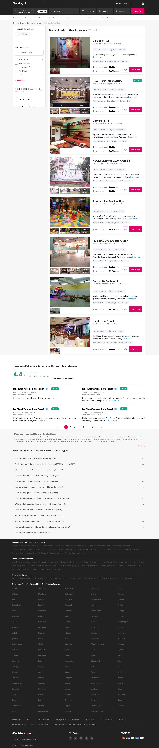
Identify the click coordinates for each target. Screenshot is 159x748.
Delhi (93, 650)
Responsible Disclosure (39, 724)
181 (92, 427)
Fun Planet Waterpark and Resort (28, 389)
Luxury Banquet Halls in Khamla (60, 549)
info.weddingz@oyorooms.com (26, 739)
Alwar (14, 599)
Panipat (68, 711)
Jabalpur (121, 700)
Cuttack (121, 706)
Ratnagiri (15, 616)
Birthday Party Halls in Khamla (84, 578)
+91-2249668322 (118, 169)
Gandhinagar (96, 706)
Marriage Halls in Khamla (43, 578)
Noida (120, 672)
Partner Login (17, 720)
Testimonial (92, 18)
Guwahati (15, 689)
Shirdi (40, 644)
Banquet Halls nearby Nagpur (27, 569)
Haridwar (121, 639)
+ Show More (20, 80)
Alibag (40, 616)
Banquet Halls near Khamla (75, 553)
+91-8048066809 (118, 249)
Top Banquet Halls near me (90, 562)
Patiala (120, 616)
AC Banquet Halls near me (68, 562)
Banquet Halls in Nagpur (35, 23)
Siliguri (67, 706)
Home (15, 23)
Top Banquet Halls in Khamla (94, 546)
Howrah (68, 694)
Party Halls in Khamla (62, 578)
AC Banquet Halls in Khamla (71, 546)
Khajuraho (68, 644)
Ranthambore (17, 644)
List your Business (106, 720)
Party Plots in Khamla (105, 578)
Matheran (42, 611)
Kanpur (67, 672)
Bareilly (41, 605)
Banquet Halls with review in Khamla (33, 549)
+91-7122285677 (118, 291)
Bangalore (42, 655)
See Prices (135, 70)
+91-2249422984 (118, 130)
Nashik (120, 683)
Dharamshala (96, 599)
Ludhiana (15, 678)
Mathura (15, 594)
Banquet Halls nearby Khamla (51, 553)
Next (86, 92)
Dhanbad (68, 605)
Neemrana (122, 633)
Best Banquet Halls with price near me (117, 562)
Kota (119, 588)
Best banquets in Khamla (29, 553)
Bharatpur (42, 627)
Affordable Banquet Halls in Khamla (25, 546)
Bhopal (120, 678)
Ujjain (14, 711)
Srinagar (121, 611)
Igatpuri (15, 639)
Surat (93, 672)
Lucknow (15, 661)
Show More (142, 446)
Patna (67, 666)
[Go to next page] (97, 427)
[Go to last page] (102, 427)
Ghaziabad (95, 661)
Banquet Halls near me (47, 562)
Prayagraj (121, 694)
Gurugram (68, 678)
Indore (40, 661)
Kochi (14, 694)
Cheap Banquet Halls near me (112, 566)
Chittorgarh (42, 588)
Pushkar (68, 622)
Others (120, 627)
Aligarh (41, 599)
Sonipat (121, 644)
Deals (80, 18)
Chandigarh (16, 666)
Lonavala (94, 633)
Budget (122, 11)
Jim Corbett (69, 588)
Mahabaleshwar (97, 644)
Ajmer (14, 611)
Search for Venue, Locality (26, 10)
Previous (54, 92)
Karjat (67, 616)
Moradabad (42, 650)
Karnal (40, 694)
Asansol (15, 627)
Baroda (41, 678)
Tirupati (121, 599)
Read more (97, 57)
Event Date (90, 11)
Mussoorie (42, 639)
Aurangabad (43, 711)
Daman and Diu (97, 711)
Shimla (41, 706)
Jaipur (120, 655)
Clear (32, 29)
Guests (105, 11)
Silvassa (15, 650)
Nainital (68, 611)
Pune (93, 655)
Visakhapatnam (97, 683)
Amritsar (68, 683)
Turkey (93, 622)
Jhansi (67, 639)
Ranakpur (42, 622)
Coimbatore (16, 706)
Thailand (15, 622)
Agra (40, 672)
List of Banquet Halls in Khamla (110, 549)
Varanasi (41, 683)
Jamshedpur (96, 611)
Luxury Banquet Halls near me (40, 566)
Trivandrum (95, 627)
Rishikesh (95, 639)
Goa (119, 661)
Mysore (68, 627)
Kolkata (15, 655)
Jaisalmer (95, 588)
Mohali (14, 633)
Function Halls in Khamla (125, 578)
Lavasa (94, 605)
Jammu (121, 594)
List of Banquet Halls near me (87, 566)
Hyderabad (122, 650)
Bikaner (41, 633)
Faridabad (95, 678)
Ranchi (120, 689)
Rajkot (40, 700)
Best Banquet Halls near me (64, 566)
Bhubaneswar (17, 683)
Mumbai (68, 650)
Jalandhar (68, 700)
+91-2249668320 (118, 50)
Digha (93, 594)
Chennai (68, 655)
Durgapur (68, 599)
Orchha (120, 605)
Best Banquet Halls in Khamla (85, 549)
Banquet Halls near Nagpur (50, 569)
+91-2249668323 (118, 89)
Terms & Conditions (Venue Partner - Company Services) (74, 724)
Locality (57, 11)
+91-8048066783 (117, 211)
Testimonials (89, 720)
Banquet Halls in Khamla (49, 546)
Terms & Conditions (43, 720)
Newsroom (75, 720)
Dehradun (95, 694)
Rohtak (14, 588)
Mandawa (42, 594)
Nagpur (22, 23)
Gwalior (94, 700)
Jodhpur (94, 689)
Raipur (14, 700)
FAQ (28, 720)
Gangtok (94, 616)
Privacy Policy (61, 720)
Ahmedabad (69, 661)
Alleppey (68, 633)
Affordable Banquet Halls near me (24, 562)
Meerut (67, 689)
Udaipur (15, 672)
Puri (92, 666)
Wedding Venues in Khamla (22, 578)
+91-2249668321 (117, 331)
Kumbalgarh (16, 605)
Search (138, 11)
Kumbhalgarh (123, 622)
